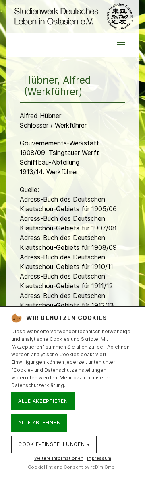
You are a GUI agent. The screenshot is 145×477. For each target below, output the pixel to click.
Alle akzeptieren (43, 401)
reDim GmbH (104, 467)
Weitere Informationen (58, 458)
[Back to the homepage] (72, 16)
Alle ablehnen (39, 423)
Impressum (99, 458)
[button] (121, 45)
